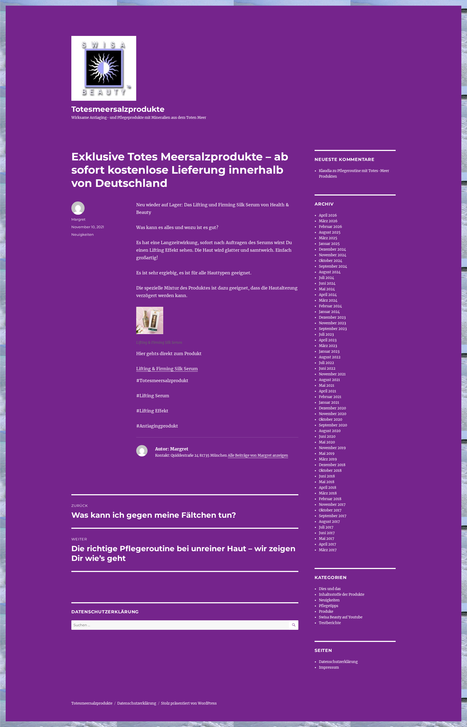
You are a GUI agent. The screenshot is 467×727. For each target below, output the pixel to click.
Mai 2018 (326, 482)
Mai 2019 (327, 453)
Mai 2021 (326, 385)
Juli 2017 (326, 527)
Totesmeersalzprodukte (118, 109)
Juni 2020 (327, 436)
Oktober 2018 (330, 470)
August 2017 (329, 521)
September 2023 (333, 329)
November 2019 (332, 448)
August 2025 (330, 232)
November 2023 (332, 323)
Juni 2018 (327, 476)
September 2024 (333, 266)
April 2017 (327, 544)
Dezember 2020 (332, 408)
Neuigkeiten (82, 234)
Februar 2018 (330, 499)
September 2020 (333, 425)
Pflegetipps (328, 606)
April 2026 (328, 215)
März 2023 (328, 346)
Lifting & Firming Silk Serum (167, 368)
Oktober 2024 (330, 260)
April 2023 (327, 340)
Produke (326, 611)
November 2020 (332, 414)
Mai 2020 (327, 442)
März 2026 (328, 221)
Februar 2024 (330, 306)
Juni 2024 (327, 283)
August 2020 (330, 431)
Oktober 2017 (330, 510)
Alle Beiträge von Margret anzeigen (258, 455)
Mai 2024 (327, 289)
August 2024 (330, 272)
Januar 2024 (329, 311)
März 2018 (328, 493)
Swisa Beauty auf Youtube (340, 617)
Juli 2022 (326, 363)
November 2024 (332, 255)
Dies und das (330, 589)
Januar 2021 (329, 402)
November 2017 (332, 504)
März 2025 (328, 238)
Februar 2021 (330, 397)
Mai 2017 (326, 538)
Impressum (329, 667)
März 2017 (328, 550)
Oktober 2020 (330, 419)
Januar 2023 (329, 351)
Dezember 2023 (332, 317)
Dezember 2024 (332, 249)
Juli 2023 (326, 334)
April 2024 (328, 294)
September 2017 (332, 516)
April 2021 (327, 391)
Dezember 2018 (332, 465)
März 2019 (328, 459)
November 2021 (332, 374)
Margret (78, 219)
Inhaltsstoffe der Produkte (341, 594)
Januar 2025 (329, 243)
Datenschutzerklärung (338, 661)
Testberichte (330, 623)
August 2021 (329, 380)
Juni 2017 (327, 533)
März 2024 (328, 300)
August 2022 (330, 357)
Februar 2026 (330, 226)
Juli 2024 (326, 277)
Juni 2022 (327, 368)
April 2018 (327, 487)
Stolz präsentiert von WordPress (189, 703)
